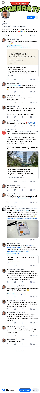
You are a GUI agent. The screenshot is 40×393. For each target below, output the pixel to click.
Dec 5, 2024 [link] (20, 327)
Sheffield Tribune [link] (13, 131)
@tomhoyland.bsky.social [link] (24, 208)
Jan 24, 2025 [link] (20, 300)
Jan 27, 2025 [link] (20, 312)
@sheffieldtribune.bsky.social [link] (26, 131)
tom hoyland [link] (11, 208)
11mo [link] (37, 131)
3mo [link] (18, 39)
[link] (6, 26)
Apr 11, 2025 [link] (20, 269)
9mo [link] (18, 83)
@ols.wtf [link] (12, 39)
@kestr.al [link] (29, 246)
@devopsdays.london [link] (14, 85)
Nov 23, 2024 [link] (20, 339)
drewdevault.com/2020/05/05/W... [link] (18, 251)
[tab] (7, 35)
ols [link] (8, 39)
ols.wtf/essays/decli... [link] (14, 45)
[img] (20, 7)
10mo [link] (18, 96)
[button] (3, 2)
